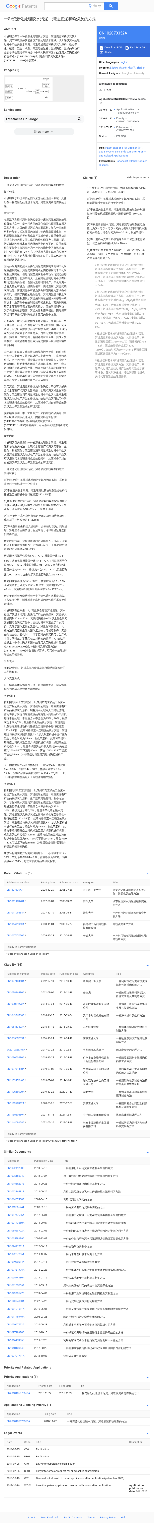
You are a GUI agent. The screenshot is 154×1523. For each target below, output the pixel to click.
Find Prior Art (137, 47)
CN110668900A (16, 1091)
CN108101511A (15, 1308)
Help (123, 1517)
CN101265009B (15, 1285)
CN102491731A (15, 1246)
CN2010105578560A (18, 1393)
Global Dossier (138, 161)
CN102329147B (15, 1293)
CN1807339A (14, 889)
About (31, 1517)
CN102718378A (15, 1332)
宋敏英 (141, 67)
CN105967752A (15, 1324)
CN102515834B (15, 1175)
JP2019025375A (16, 1049)
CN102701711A (15, 1355)
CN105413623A (16, 1026)
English (124, 62)
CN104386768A (16, 1015)
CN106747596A (15, 1214)
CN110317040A (16, 1080)
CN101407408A (15, 1199)
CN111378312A (16, 1103)
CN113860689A (16, 1114)
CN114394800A (15, 1301)
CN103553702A (15, 1230)
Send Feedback (50, 1517)
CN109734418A (16, 1068)
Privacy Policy (108, 1517)
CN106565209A (16, 1038)
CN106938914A (15, 1261)
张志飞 (132, 67)
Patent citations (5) (116, 147)
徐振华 (123, 67)
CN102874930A (15, 1277)
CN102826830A (16, 992)
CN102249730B (15, 1167)
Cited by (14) (135, 147)
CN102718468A (16, 980)
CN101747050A (16, 935)
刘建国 (114, 67)
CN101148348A (16, 901)
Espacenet (122, 161)
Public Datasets (73, 1517)
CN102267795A (15, 1254)
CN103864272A (16, 1003)
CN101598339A (15, 1238)
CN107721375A (15, 1269)
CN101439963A (16, 924)
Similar (108, 52)
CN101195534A (16, 912)
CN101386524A (15, 1207)
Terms (91, 1517)
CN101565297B (15, 1183)
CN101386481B (15, 1191)
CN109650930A (16, 1057)
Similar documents (126, 151)
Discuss (103, 165)
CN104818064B (15, 1347)
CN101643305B (15, 1340)
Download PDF (113, 47)
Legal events (106, 151)
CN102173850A (15, 1222)
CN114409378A (16, 1122)
